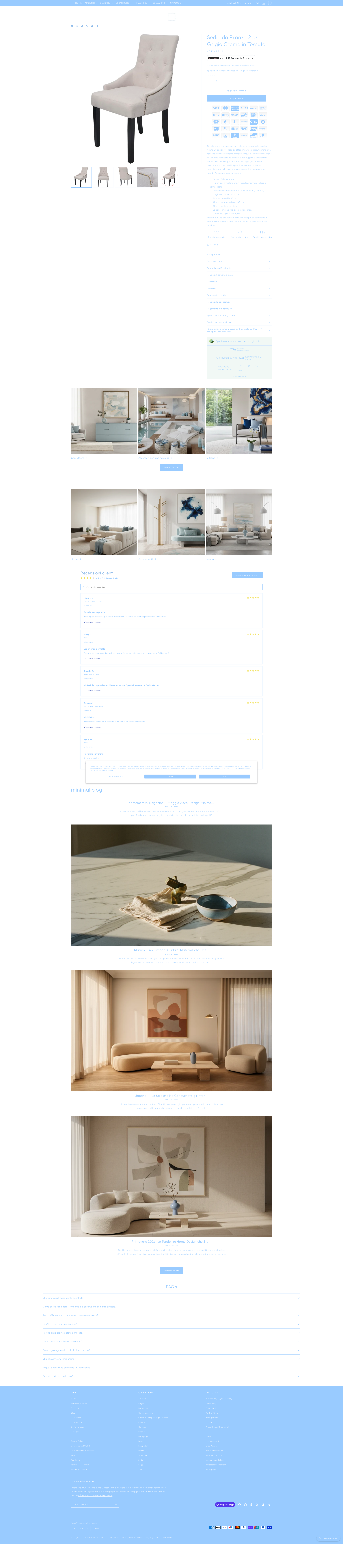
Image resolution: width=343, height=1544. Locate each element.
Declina (224, 776)
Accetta (170, 776)
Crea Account (212, 1446)
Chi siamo (75, 1408)
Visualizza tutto (171, 467)
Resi (73, 1455)
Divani (74, 559)
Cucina (141, 1432)
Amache (142, 1398)
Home (73, 1398)
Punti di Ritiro (212, 1413)
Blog (73, 1413)
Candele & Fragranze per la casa (153, 1417)
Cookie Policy (77, 1441)
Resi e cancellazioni (214, 1450)
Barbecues (143, 1408)
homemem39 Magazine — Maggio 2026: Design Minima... (171, 803)
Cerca (208, 1436)
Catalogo (75, 1432)
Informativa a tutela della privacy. (95, 1495)
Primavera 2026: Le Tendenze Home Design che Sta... (171, 1241)
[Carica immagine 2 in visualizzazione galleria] (103, 177)
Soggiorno (143, 1465)
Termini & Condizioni (80, 1465)
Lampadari (143, 1446)
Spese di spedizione (228, 65)
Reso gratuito (212, 1417)
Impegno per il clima (215, 1460)
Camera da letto (145, 1413)
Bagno (141, 1403)
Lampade (211, 559)
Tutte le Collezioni (79, 1403)
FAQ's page (211, 1469)
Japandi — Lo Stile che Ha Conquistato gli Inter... (171, 1096)
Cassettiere (77, 457)
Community (211, 1403)
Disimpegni (143, 1436)
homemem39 (82, 1538)
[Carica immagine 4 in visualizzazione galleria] (147, 177)
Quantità (211, 76)
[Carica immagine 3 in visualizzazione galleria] (125, 177)
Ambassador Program (216, 1465)
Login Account (212, 1441)
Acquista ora (236, 98)
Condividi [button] (214, 244)
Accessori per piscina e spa (154, 457)
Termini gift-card (79, 1469)
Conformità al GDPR (80, 1446)
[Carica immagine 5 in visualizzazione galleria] (169, 177)
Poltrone (210, 457)
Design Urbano (78, 1427)
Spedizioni (75, 1460)
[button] (90, 3)
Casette (142, 1422)
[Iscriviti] (116, 1504)
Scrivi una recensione (247, 575)
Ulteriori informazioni (239, 376)
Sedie (140, 1460)
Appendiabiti (145, 559)
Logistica (210, 1422)
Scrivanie (142, 1455)
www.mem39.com (214, 1455)
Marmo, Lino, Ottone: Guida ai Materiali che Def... (171, 950)
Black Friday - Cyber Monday (219, 1398)
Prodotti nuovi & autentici (217, 1427)
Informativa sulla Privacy (82, 1450)
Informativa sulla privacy (104, 770)
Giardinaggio (77, 1422)
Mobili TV (142, 1450)
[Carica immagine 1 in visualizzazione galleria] (81, 177)
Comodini (142, 1427)
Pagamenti (211, 1408)
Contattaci (76, 1417)
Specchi (142, 1469)
